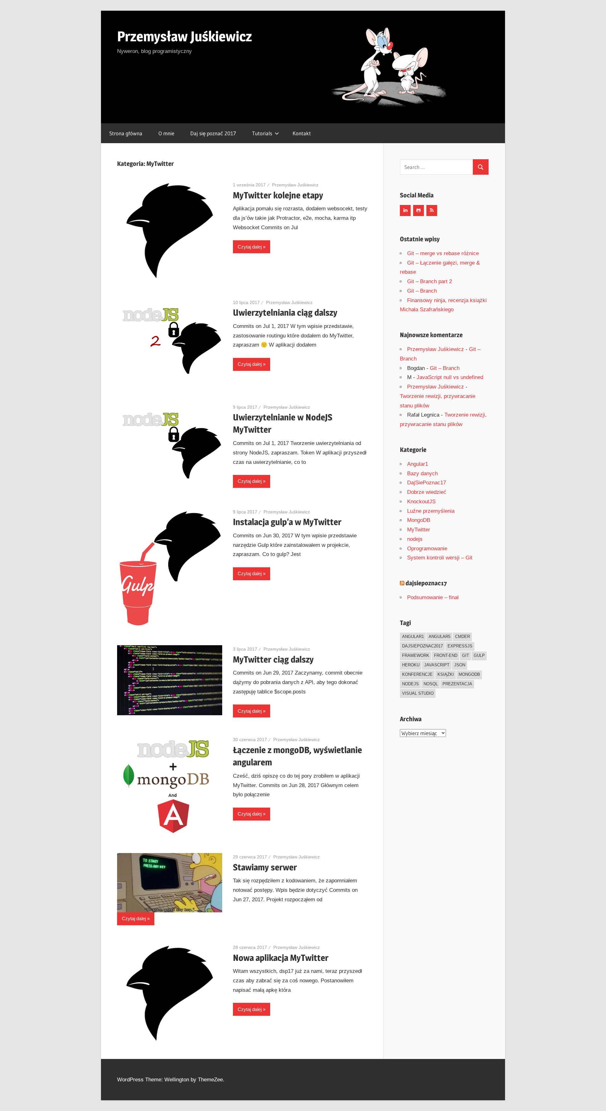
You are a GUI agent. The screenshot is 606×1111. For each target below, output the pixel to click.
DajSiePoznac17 (426, 483)
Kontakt (302, 133)
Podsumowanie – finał (433, 597)
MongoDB (418, 520)
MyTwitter (418, 530)
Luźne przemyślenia (430, 511)
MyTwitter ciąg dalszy (273, 659)
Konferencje (417, 674)
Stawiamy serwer (265, 867)
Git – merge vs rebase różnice (443, 253)
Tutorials (262, 133)
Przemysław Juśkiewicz (184, 36)
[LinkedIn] (405, 210)
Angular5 (439, 636)
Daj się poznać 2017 (213, 133)
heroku (410, 665)
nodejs (415, 539)
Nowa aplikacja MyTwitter (281, 957)
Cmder (462, 636)
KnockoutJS (421, 502)
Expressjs (460, 646)
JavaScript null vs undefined (450, 377)
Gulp (479, 655)
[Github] (418, 210)
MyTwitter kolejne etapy (278, 195)
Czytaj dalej (250, 246)
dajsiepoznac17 (426, 583)
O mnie (166, 133)
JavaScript (436, 665)
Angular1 (417, 464)
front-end (445, 655)
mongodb (469, 674)
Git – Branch (422, 291)
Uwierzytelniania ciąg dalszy (285, 312)
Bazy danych (422, 474)
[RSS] (431, 210)
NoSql (431, 683)
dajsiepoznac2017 (422, 646)
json (459, 665)
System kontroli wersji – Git (439, 558)
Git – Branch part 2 (429, 281)
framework (415, 655)
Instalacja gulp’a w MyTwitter (287, 522)
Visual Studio (418, 693)
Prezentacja (457, 683)
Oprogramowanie (427, 549)
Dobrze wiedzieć (426, 492)
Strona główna (125, 133)
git (465, 655)
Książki (445, 674)
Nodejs (410, 683)
